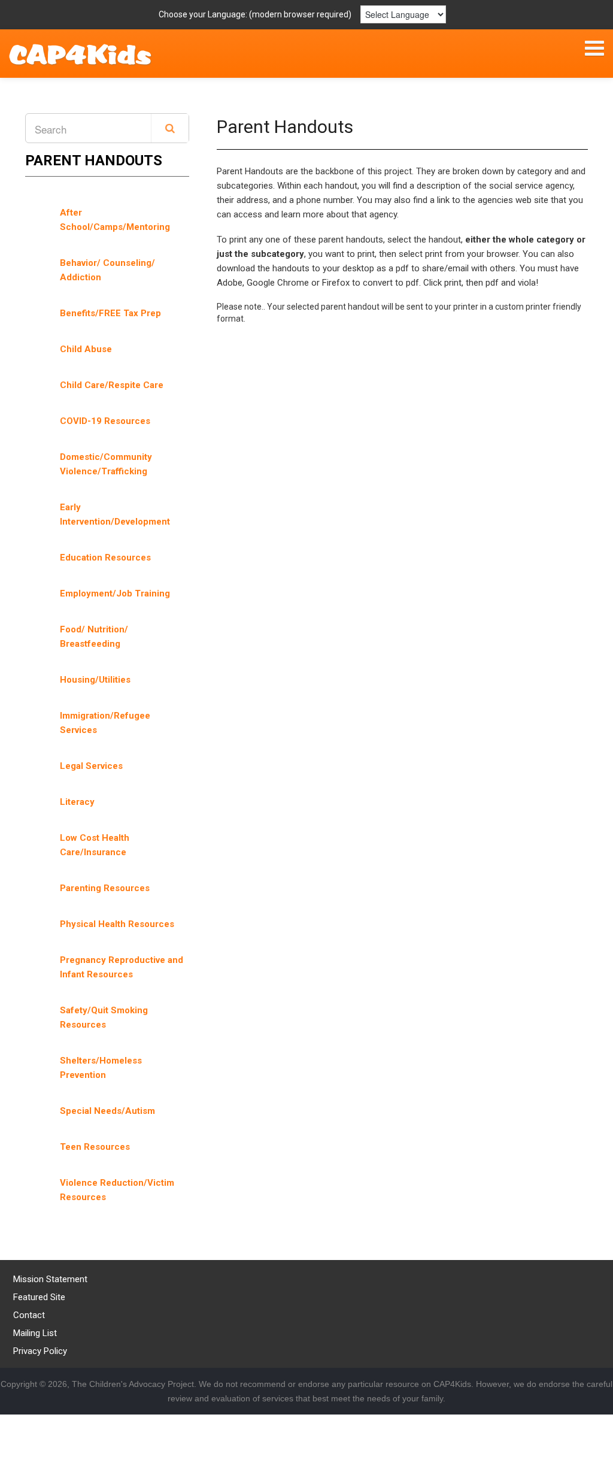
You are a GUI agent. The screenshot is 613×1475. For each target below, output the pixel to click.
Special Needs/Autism (107, 1111)
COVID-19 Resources (105, 421)
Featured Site (39, 1297)
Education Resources (105, 557)
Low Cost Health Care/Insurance (94, 845)
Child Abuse (86, 349)
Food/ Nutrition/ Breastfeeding (94, 636)
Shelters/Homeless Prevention (101, 1067)
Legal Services (91, 766)
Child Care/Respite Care (111, 385)
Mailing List (35, 1333)
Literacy (77, 801)
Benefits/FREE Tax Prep (110, 313)
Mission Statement (50, 1279)
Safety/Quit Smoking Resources (104, 1017)
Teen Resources (95, 1146)
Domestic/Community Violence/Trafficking (106, 464)
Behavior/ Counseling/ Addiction (107, 270)
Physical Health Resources (117, 924)
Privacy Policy (40, 1351)
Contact (29, 1315)
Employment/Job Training (115, 593)
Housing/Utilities (95, 679)
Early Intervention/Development (115, 514)
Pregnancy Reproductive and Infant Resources (121, 967)
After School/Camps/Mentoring (115, 219)
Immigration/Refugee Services (105, 722)
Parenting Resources (105, 888)
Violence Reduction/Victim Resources (117, 1190)
